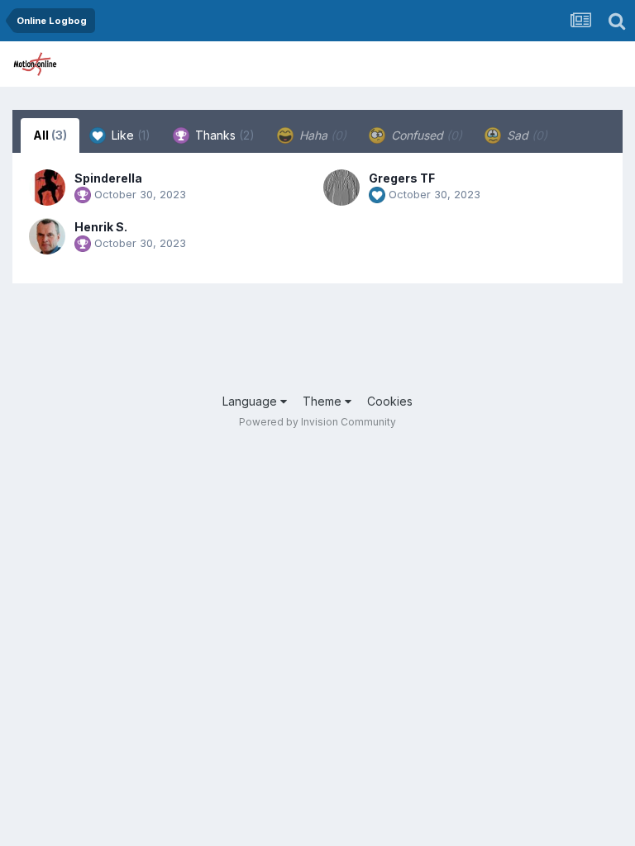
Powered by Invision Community (317, 422)
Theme (324, 401)
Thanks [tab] (223, 135)
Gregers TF (402, 178)
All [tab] (50, 135)
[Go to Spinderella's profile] (47, 187)
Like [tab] (129, 135)
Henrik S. (100, 227)
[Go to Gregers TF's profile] (341, 187)
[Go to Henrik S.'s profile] (47, 236)
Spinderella (108, 178)
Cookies (390, 401)
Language (251, 401)
